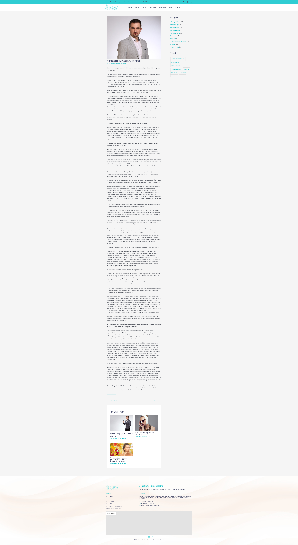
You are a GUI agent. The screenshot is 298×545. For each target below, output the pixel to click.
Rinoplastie (174, 76)
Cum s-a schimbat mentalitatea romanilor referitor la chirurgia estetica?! (121, 434)
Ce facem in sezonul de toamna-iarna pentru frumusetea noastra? (118, 459)
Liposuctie (183, 72)
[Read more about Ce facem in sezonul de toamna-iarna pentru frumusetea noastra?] (121, 449)
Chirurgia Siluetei (175, 33)
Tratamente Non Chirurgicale (178, 41)
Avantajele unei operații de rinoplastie (144, 433)
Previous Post (112, 401)
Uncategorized (174, 47)
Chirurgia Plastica (175, 27)
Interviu (186, 69)
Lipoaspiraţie (174, 72)
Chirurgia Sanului (175, 30)
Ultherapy (173, 44)
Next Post (157, 401)
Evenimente (173, 36)
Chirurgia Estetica (113, 63)
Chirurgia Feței (174, 25)
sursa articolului (111, 394)
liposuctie (173, 39)
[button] (137, 8)
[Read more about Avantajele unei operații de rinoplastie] (146, 423)
